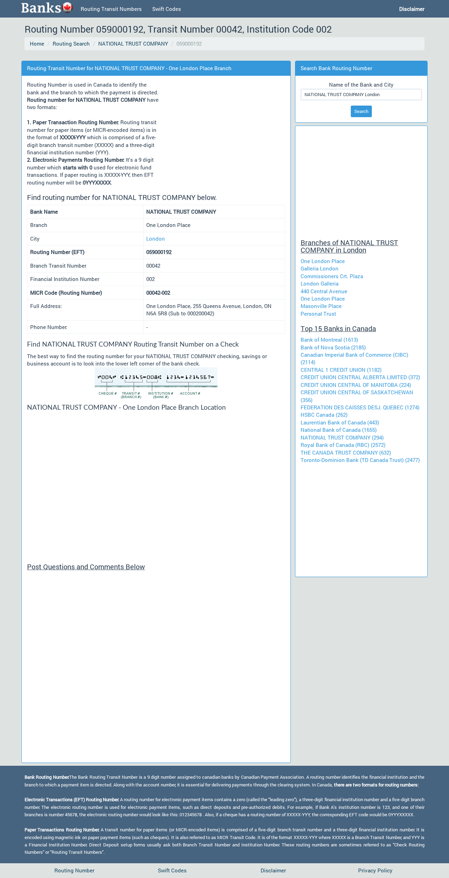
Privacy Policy (375, 870)
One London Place (323, 260)
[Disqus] (156, 669)
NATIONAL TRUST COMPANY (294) (342, 437)
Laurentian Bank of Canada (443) (340, 422)
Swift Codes (166, 8)
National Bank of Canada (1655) (339, 429)
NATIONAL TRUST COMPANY (133, 43)
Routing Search (71, 43)
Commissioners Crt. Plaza (332, 276)
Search (361, 111)
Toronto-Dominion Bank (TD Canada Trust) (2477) (360, 459)
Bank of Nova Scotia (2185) (333, 347)
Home (37, 43)
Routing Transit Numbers (111, 8)
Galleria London (320, 268)
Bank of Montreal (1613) (329, 339)
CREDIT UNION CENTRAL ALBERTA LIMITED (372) (360, 377)
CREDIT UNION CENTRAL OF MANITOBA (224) (356, 384)
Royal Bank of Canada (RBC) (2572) (343, 444)
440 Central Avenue (324, 291)
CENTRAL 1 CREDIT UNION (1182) (341, 369)
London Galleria (320, 283)
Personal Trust (318, 313)
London (155, 238)
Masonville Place (321, 305)
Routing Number (74, 870)
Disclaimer (273, 870)
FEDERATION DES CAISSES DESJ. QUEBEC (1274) (360, 407)
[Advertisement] (152, 56)
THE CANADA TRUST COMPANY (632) (346, 452)
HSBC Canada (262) (324, 414)
